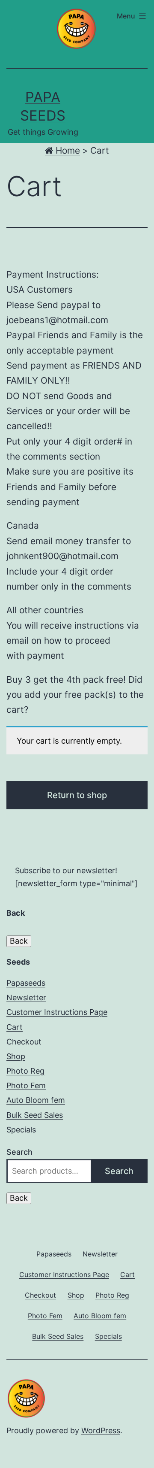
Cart (14, 1027)
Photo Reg (25, 1070)
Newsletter (26, 997)
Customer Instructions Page (56, 1012)
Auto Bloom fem (35, 1100)
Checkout (23, 1041)
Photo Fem (26, 1085)
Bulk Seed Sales (34, 1115)
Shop (15, 1056)
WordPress (100, 1430)
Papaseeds (25, 982)
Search (19, 1151)
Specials (21, 1129)
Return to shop (77, 795)
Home (66, 150)
